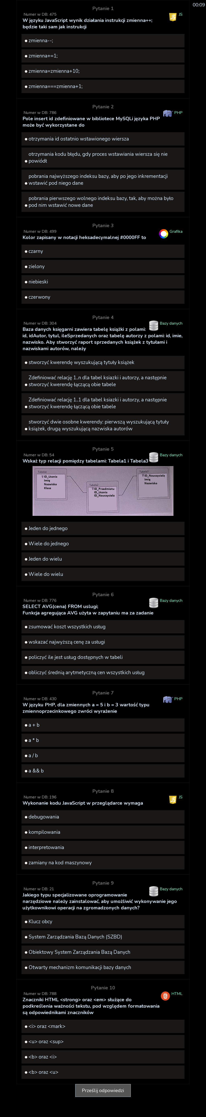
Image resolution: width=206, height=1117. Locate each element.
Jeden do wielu (45, 559)
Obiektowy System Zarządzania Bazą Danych (79, 952)
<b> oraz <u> (43, 1072)
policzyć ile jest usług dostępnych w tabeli (76, 657)
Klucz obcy (40, 921)
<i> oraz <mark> (47, 1026)
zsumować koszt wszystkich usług (67, 626)
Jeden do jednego (48, 528)
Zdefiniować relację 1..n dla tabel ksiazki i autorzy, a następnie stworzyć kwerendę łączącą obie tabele (98, 381)
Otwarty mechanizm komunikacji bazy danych (80, 967)
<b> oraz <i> (43, 1056)
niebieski (38, 281)
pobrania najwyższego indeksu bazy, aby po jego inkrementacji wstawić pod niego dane (98, 180)
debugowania (44, 816)
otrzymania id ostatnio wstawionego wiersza (79, 138)
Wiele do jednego (49, 543)
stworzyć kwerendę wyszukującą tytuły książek (81, 362)
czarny (36, 251)
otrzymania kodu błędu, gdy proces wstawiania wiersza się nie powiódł (98, 157)
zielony (37, 266)
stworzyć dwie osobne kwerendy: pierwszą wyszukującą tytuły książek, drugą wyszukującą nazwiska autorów (99, 425)
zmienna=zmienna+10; (54, 71)
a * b (34, 740)
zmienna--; (41, 40)
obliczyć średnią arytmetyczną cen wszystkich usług (87, 672)
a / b (33, 755)
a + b (34, 725)
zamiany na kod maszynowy (60, 862)
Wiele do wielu (46, 574)
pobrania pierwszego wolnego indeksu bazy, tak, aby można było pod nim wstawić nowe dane (101, 202)
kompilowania (44, 832)
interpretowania (46, 847)
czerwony (39, 297)
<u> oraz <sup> (46, 1041)
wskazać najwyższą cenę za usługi (67, 642)
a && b (36, 770)
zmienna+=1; (43, 55)
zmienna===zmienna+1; (55, 86)
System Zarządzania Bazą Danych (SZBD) (75, 936)
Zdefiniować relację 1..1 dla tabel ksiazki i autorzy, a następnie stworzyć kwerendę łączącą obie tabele (98, 403)
